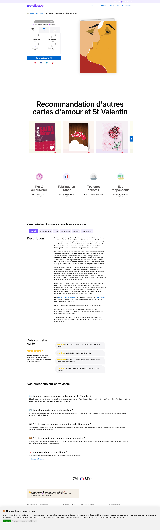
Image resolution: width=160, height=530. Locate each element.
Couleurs (76, 231)
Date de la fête (65, 231)
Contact (103, 5)
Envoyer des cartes (115, 505)
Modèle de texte (87, 231)
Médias (73, 505)
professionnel (128, 2)
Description (33, 231)
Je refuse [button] (15, 521)
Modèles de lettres (87, 505)
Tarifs (56, 231)
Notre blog (66, 505)
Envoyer (94, 5)
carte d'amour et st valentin (67, 297)
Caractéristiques (45, 231)
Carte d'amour (39, 13)
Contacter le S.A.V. (37, 459)
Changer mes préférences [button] (28, 521)
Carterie (32, 13)
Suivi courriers (43, 505)
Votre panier (114, 5)
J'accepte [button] (7, 521)
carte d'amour (100, 297)
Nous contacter (32, 505)
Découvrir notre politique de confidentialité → (108, 517)
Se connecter (127, 5)
